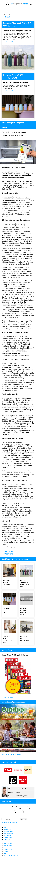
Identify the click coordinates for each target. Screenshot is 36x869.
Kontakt (6, 853)
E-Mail (18, 792)
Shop (5, 828)
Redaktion (7, 830)
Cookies (6, 851)
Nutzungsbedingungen (11, 855)
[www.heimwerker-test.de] (28, 774)
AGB (5, 847)
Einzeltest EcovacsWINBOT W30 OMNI (25, 611)
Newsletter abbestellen (10, 822)
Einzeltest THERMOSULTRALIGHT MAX (25, 583)
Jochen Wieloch (21, 789)
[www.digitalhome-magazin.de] (8, 774)
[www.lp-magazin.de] (13, 784)
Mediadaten (8, 845)
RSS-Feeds (8, 836)
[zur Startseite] (19, 4)
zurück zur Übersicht (8, 552)
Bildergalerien (9, 834)
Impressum (8, 843)
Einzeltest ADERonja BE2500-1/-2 (8, 639)
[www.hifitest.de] (18, 774)
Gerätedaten (8, 832)
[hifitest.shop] (23, 784)
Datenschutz (8, 849)
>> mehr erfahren (8, 697)
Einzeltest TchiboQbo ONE (6, 582)
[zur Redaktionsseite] (4, 792)
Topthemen (8, 838)
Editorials (7, 840)
